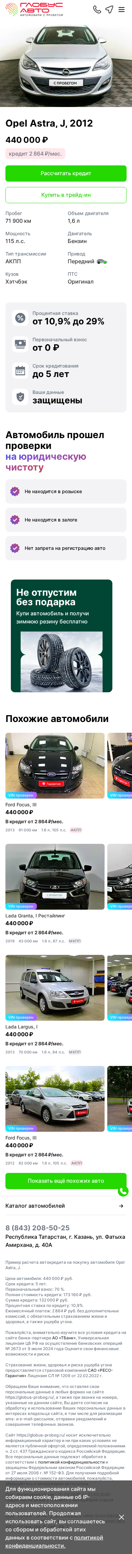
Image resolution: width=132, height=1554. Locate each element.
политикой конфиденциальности (71, 1462)
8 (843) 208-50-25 (37, 1228)
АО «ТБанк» (64, 1337)
